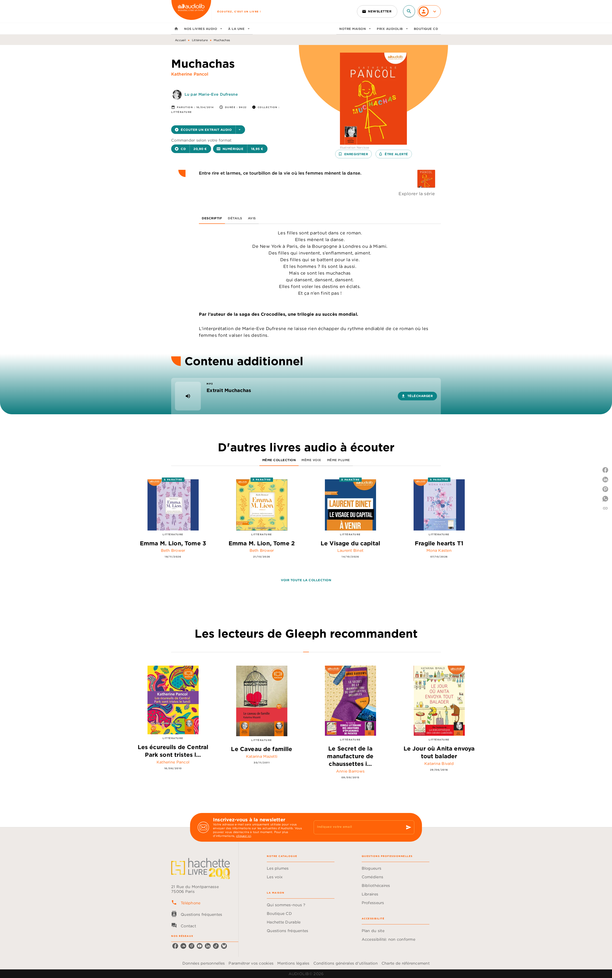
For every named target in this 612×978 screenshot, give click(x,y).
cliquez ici (243, 836)
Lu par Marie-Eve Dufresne (211, 94)
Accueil (180, 40)
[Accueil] (191, 11)
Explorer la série (417, 193)
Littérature (200, 40)
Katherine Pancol (189, 74)
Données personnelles (203, 963)
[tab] (176, 28)
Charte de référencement (406, 963)
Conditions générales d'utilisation (345, 963)
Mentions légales (293, 963)
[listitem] (175, 946)
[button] (377, 11)
